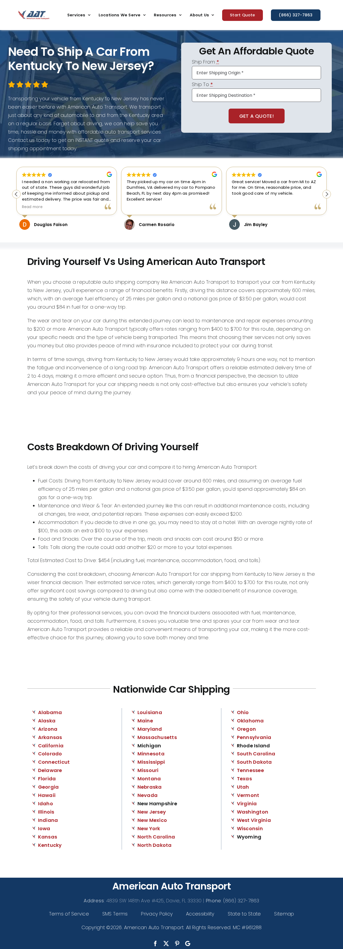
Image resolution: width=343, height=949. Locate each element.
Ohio (243, 712)
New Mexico (152, 820)
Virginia (247, 803)
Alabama (50, 712)
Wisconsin (250, 828)
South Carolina (256, 753)
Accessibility (200, 913)
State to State (244, 913)
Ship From (205, 62)
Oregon (246, 729)
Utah (243, 787)
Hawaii (47, 795)
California (51, 745)
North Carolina (156, 836)
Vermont (248, 795)
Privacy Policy (157, 913)
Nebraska (149, 787)
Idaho (45, 803)
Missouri (148, 770)
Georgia (48, 787)
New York (148, 828)
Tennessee (250, 770)
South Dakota (254, 762)
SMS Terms (115, 913)
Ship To (202, 85)
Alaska (47, 720)
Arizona (48, 729)
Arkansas (50, 737)
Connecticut (54, 762)
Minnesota (151, 753)
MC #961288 (247, 927)
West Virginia (254, 820)
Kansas (47, 836)
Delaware (50, 770)
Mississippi (151, 762)
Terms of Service (69, 913)
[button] (327, 194)
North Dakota (154, 845)
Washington (253, 811)
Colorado (50, 753)
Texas (244, 778)
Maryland (149, 729)
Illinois (46, 811)
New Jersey (151, 811)
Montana (149, 778)
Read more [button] (32, 207)
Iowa (44, 828)
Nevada (147, 795)
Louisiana (149, 712)
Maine (145, 720)
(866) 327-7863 (241, 900)
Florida (47, 778)
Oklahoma (250, 720)
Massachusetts (157, 737)
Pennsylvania (254, 737)
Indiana (48, 820)
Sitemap (284, 913)
